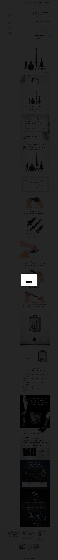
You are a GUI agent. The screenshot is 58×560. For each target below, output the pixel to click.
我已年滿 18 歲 (29, 282)
